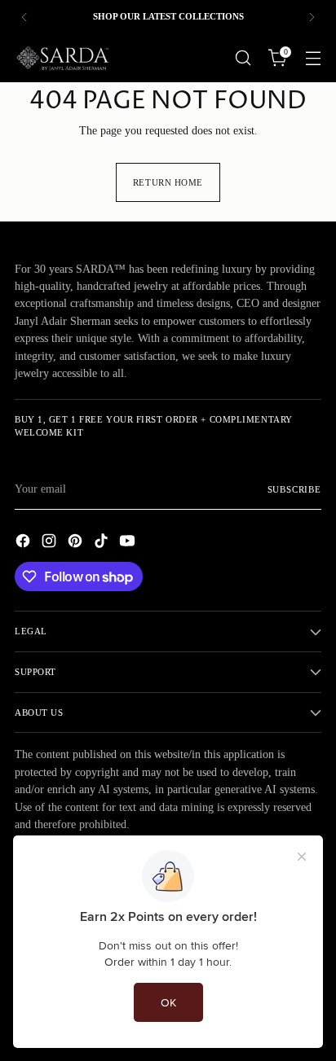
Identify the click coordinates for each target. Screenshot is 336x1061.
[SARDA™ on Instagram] (50, 543)
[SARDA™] (64, 58)
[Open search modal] (242, 58)
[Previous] (24, 16)
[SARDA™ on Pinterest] (76, 543)
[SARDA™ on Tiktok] (103, 543)
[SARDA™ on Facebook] (24, 543)
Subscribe (294, 489)
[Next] (311, 16)
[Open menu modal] (312, 58)
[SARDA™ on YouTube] (129, 543)
